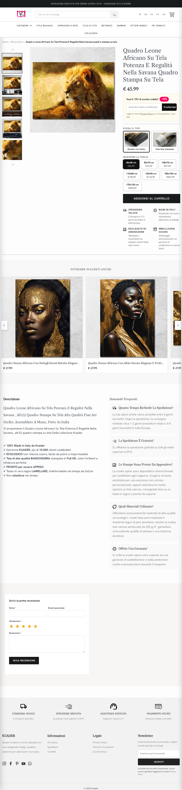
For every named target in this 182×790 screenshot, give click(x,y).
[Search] (114, 14)
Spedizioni (52, 747)
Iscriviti (159, 761)
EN (145, 14)
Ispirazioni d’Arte (68, 25)
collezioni (91, 33)
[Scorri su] (12, 49)
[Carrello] (171, 14)
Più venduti (158, 25)
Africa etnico (17, 41)
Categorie (23, 25)
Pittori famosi (138, 25)
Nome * (12, 608)
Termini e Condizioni (103, 747)
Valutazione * (15, 621)
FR (157, 14)
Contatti (51, 751)
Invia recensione (24, 660)
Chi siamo (52, 742)
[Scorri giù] (12, 164)
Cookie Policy (100, 751)
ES (152, 14)
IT (140, 14)
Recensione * (15, 633)
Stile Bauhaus (44, 25)
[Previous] (4, 325)
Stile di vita (90, 25)
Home (5, 41)
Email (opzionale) (56, 608)
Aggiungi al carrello (152, 198)
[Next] (178, 325)
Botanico (107, 25)
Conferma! (170, 107)
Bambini (121, 25)
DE (164, 14)
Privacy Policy (146, 113)
